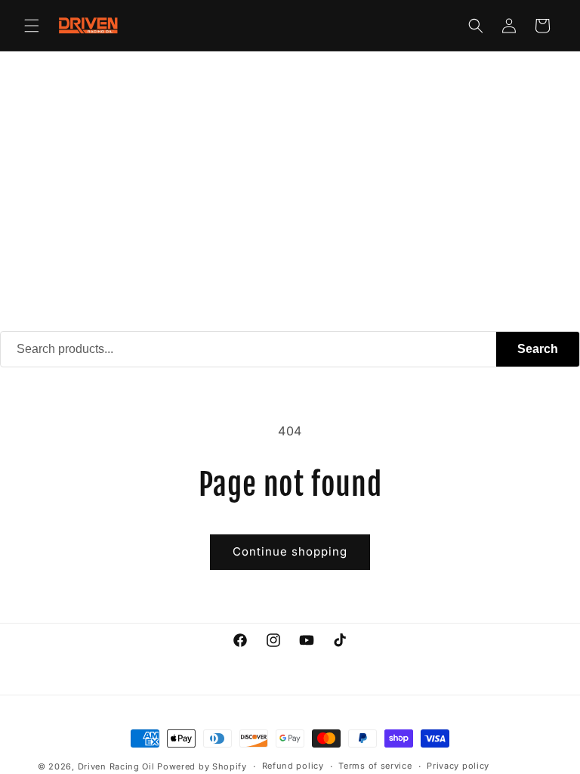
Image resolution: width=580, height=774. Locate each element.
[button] (31, 25)
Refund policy (293, 765)
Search (537, 348)
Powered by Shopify (202, 766)
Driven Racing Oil (118, 766)
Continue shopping (290, 551)
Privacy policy (458, 765)
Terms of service (375, 765)
